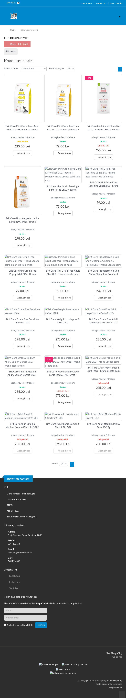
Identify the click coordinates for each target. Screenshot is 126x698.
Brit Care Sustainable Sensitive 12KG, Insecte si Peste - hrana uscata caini (103, 129)
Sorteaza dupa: (11, 69)
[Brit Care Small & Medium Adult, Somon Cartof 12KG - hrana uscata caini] (23, 362)
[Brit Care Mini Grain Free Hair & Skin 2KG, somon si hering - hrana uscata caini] (63, 99)
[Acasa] (5, 30)
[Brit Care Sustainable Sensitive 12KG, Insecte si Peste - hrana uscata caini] (103, 99)
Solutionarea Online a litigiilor (21, 517)
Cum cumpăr (116, 3)
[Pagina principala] (14, 16)
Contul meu (85, 3)
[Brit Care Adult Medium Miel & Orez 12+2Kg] (103, 416)
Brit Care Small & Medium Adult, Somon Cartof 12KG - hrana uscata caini (22, 375)
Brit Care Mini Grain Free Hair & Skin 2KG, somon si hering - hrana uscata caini (63, 129)
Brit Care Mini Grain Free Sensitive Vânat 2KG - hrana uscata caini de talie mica (103, 186)
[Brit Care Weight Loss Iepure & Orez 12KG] (63, 312)
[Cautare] (113, 16)
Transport (101, 3)
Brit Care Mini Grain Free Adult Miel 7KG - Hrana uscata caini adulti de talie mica (22, 129)
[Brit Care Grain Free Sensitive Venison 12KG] (23, 312)
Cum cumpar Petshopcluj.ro (21, 494)
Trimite (41, 625)
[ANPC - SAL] (63, 669)
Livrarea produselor (16, 499)
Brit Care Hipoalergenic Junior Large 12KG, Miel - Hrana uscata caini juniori (22, 221)
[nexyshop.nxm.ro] (73, 664)
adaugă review (18, 137)
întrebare (30, 137)
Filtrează (11, 51)
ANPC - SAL (13, 511)
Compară (12, 3)
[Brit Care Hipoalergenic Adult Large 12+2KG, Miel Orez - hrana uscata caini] (63, 362)
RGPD (29, 625)
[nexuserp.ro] (49, 664)
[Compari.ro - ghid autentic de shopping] (19, 633)
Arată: (55, 464)
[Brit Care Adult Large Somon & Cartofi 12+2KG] (63, 416)
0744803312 (14, 544)
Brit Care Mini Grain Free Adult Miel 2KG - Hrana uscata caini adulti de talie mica (63, 274)
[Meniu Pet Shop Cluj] (7, 16)
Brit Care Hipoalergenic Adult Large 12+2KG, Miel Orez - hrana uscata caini (63, 375)
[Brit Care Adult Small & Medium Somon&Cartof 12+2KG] (23, 416)
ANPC (10, 505)
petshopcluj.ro (102, 681)
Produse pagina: (56, 69)
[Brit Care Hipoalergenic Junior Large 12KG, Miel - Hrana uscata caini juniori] (23, 191)
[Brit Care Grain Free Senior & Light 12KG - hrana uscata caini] (103, 360)
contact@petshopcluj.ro (20, 553)
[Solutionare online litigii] (63, 673)
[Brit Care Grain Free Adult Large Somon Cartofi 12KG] (103, 312)
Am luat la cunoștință (19, 625)
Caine (13, 30)
